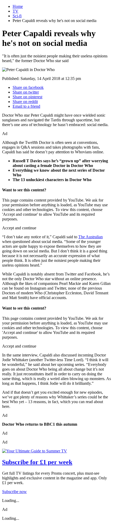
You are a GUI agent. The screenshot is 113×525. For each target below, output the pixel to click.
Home (18, 6)
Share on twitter (26, 92)
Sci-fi (17, 16)
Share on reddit (25, 101)
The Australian (90, 237)
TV (15, 11)
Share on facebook (28, 87)
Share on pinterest (27, 97)
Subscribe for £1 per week (37, 462)
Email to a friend (26, 106)
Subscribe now (14, 491)
